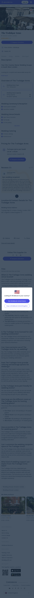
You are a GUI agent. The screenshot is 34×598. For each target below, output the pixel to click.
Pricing (10, 56)
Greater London (8, 35)
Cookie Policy (7, 585)
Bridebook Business (7, 545)
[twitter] (16, 255)
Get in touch (25, 56)
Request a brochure (18, 42)
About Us (4, 530)
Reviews (17, 56)
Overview (3, 56)
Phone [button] (28, 238)
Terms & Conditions (26, 585)
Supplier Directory (7, 555)
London (15, 35)
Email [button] (18, 238)
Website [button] (7, 238)
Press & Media (6, 535)
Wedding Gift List (6, 560)
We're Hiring (5, 533)
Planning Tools (6, 552)
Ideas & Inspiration (7, 557)
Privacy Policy (15, 585)
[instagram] (20, 255)
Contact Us (5, 538)
